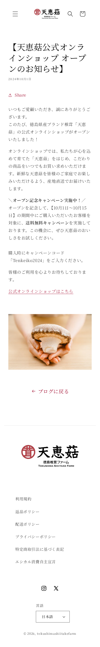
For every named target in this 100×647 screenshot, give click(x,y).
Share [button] (20, 95)
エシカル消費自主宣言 (35, 561)
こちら (66, 291)
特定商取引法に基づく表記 (39, 549)
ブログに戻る (53, 391)
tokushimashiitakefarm (56, 633)
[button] (15, 14)
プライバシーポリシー (35, 536)
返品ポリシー (27, 511)
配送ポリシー (27, 524)
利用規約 (23, 499)
